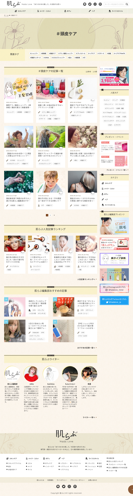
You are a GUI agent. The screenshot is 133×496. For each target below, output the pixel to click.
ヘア (106, 199)
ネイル (30, 469)
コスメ (30, 463)
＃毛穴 (110, 125)
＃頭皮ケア (52, 53)
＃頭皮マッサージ (35, 57)
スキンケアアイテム (14, 463)
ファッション (91, 466)
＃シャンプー (34, 53)
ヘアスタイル (76, 463)
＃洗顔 (118, 117)
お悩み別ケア (12, 469)
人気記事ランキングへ (86, 279)
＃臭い (70, 57)
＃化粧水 (122, 100)
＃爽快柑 (43, 53)
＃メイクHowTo (107, 112)
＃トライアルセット (108, 117)
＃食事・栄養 (120, 108)
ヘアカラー (64, 463)
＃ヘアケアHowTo (119, 53)
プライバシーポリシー (77, 480)
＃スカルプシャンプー (58, 57)
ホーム (6, 15)
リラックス (90, 463)
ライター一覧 (112, 470)
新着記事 (111, 458)
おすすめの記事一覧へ (86, 348)
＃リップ (114, 100)
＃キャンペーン (109, 104)
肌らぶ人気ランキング (115, 461)
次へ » (54, 215)
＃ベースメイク (119, 104)
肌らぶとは (40, 480)
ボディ (106, 194)
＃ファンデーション (120, 112)
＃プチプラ (117, 125)
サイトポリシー (62, 480)
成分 (9, 466)
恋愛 (100, 466)
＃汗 (84, 57)
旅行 (100, 463)
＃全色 (124, 117)
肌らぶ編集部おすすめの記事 (117, 467)
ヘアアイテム (64, 469)
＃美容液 (77, 57)
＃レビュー (107, 100)
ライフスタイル (110, 205)
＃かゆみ (46, 57)
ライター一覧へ (89, 417)
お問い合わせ (92, 480)
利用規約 (50, 480)
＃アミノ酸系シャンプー (65, 53)
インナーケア (49, 466)
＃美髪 (109, 53)
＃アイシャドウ (109, 108)
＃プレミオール (80, 53)
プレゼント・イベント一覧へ (117, 170)
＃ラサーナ (100, 53)
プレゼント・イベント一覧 (117, 464)
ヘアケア (75, 466)
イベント (90, 469)
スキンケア (108, 183)
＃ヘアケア (91, 53)
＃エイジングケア (109, 121)
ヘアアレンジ (64, 466)
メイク (30, 466)
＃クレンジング (120, 121)
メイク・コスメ (109, 189)
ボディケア (48, 463)
